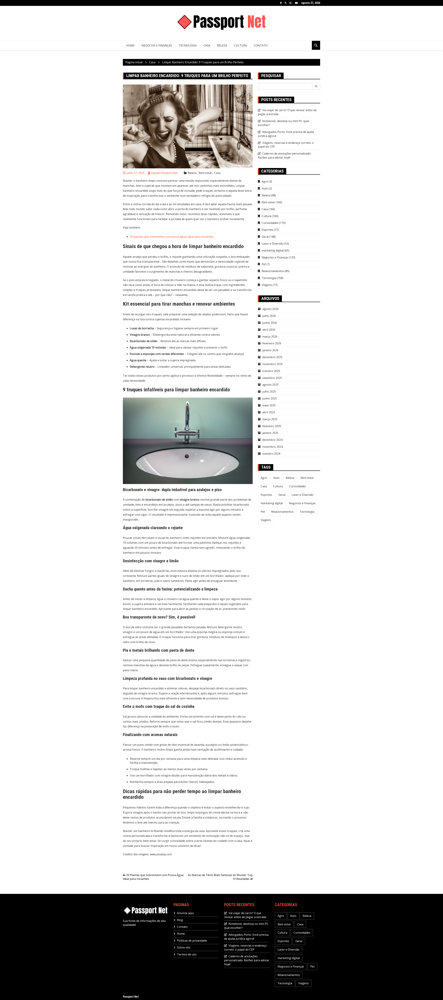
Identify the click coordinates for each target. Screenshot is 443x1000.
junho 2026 (269, 323)
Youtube (296, 3)
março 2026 (269, 336)
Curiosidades (270, 223)
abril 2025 (268, 412)
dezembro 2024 (272, 440)
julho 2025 (269, 391)
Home (130, 45)
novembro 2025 (272, 364)
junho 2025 (269, 398)
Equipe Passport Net (164, 173)
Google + (290, 3)
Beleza (222, 45)
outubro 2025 (271, 371)
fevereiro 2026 (271, 343)
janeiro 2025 (270, 433)
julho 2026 (269, 316)
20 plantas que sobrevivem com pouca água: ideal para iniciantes (172, 237)
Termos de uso (187, 954)
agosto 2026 (270, 309)
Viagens (267, 285)
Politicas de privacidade (192, 940)
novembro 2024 (272, 447)
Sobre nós (183, 947)
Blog (180, 920)
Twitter (285, 3)
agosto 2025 (270, 385)
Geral (265, 237)
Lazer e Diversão (272, 243)
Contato (261, 45)
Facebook (281, 3)
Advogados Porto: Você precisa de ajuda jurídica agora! (246, 937)
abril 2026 (268, 330)
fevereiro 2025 (271, 426)
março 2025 (269, 419)
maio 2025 (269, 405)
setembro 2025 (272, 378)
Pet (264, 264)
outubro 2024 (271, 453)
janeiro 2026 (270, 350)
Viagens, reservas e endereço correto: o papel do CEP (286, 145)
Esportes (267, 230)
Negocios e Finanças (157, 45)
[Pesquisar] (316, 86)
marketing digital (273, 250)
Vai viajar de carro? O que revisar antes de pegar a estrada (245, 915)
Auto (265, 188)
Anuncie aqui (185, 913)
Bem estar (205, 173)
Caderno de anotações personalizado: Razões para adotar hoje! (284, 155)
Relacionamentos (273, 271)
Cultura (240, 45)
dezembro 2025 (272, 357)
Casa (207, 45)
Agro (265, 181)
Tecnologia (188, 45)
